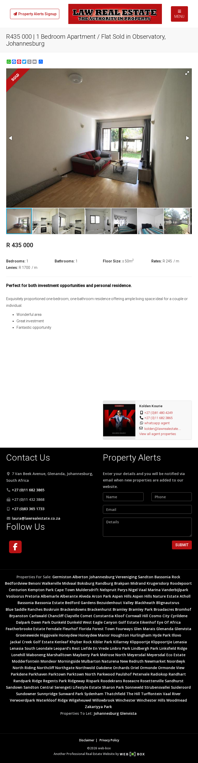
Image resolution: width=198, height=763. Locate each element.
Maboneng (36, 654)
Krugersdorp (158, 583)
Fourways (124, 628)
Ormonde (148, 667)
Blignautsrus (167, 602)
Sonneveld (134, 687)
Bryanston (18, 615)
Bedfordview (16, 583)
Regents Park (55, 680)
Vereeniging (126, 576)
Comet (86, 615)
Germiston (61, 576)
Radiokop (159, 674)
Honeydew (68, 635)
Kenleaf (62, 641)
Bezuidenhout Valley (115, 602)
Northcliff (45, 667)
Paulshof (124, 674)
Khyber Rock (81, 641)
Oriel (134, 667)
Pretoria (32, 596)
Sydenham (93, 693)
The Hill (133, 693)
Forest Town (103, 628)
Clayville (71, 615)
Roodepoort (181, 583)
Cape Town (65, 589)
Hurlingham (141, 635)
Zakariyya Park (98, 706)
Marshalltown (59, 654)
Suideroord (181, 687)
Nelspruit (108, 589)
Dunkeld (58, 622)
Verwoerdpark (22, 700)
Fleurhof (70, 628)
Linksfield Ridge (173, 648)
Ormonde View (171, 667)
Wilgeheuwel (80, 700)
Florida (85, 628)
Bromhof (183, 609)
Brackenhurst (99, 609)
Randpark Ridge (27, 680)
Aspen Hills (121, 596)
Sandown (14, 687)
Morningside (69, 661)
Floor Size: (112, 261)
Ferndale (54, 628)
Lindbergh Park (144, 648)
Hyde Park (162, 635)
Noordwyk (176, 661)
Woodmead (176, 700)
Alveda (85, 596)
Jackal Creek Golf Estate (32, 641)
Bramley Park (141, 609)
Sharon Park (113, 687)
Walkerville (51, 583)
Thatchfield (114, 693)
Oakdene (104, 667)
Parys (122, 589)
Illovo (176, 635)
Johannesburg (101, 576)
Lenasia (180, 641)
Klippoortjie (161, 641)
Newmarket (155, 661)
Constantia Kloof (109, 615)
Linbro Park (120, 648)
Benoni (34, 583)
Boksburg (85, 583)
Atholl (185, 596)
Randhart (177, 674)
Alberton (80, 576)
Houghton (120, 635)
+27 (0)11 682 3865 (158, 418)
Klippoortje (140, 641)
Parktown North (81, 674)
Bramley (120, 609)
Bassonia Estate (49, 602)
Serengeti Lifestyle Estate (77, 687)
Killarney (121, 641)
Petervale (141, 674)
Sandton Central (38, 687)
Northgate (65, 667)
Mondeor (48, 661)
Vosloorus (15, 596)
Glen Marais (144, 628)
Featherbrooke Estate (25, 628)
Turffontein (151, 693)
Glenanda (165, 628)
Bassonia (26, 602)
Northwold (85, 667)
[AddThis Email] (35, 62)
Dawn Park (40, 622)
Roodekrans (111, 680)
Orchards (121, 667)
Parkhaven (38, 674)
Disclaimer (86, 740)
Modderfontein (25, 661)
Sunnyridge (47, 693)
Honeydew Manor (94, 635)
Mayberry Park (86, 654)
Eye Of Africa (169, 622)
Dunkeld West (79, 622)
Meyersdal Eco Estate (166, 654)
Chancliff (55, 615)
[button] (187, 73)
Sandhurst (174, 680)
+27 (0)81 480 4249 (158, 413)
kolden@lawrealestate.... (162, 429)
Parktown (57, 674)
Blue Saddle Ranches (24, 609)
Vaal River (172, 693)
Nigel (133, 589)
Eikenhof (148, 622)
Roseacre (131, 680)
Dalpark (23, 622)
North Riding (24, 667)
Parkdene (19, 674)
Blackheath (145, 602)
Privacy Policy (109, 740)
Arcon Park (101, 596)
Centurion (18, 589)
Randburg (104, 583)
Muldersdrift (87, 589)
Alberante (69, 596)
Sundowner (26, 693)
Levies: (12, 268)
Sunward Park (71, 693)
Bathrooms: (65, 261)
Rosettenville (152, 680)
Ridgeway (76, 680)
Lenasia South (22, 648)
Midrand (138, 583)
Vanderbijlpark (175, 589)
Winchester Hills (151, 700)
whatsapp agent (157, 423)
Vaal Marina (150, 589)
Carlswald (38, 615)
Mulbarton (91, 661)
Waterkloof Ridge (52, 700)
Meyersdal (136, 654)
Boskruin (51, 609)
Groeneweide (27, 635)
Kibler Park (102, 641)
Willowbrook (103, 700)
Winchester (126, 700)
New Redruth (132, 661)
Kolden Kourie (150, 406)
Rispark (93, 680)
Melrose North (113, 654)
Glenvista (183, 628)
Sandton (145, 576)
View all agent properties (157, 434)
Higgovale (49, 635)
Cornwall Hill (137, 615)
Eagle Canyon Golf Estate (116, 622)
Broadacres (164, 609)
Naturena (110, 661)
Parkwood (106, 674)
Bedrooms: (16, 261)
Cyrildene (179, 615)
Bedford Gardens (80, 602)
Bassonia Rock (167, 576)
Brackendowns (73, 609)
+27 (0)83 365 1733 (28, 508)
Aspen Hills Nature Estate (156, 596)
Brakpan (121, 583)
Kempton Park (41, 589)
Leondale (44, 648)
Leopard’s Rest (67, 648)
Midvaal (69, 583)
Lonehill (18, 654)
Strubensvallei (157, 687)
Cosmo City (159, 615)
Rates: (156, 261)
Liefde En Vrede (95, 648)
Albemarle (50, 596)
